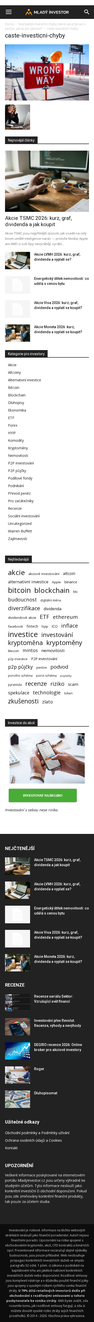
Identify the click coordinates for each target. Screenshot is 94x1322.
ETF (11, 417)
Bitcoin (13, 387)
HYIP (12, 432)
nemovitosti (53, 650)
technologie (47, 692)
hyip (45, 626)
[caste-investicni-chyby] (47, 99)
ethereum (65, 617)
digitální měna (50, 600)
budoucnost (22, 599)
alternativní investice (28, 581)
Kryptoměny (18, 448)
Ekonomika (17, 410)
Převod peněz (19, 493)
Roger (39, 1069)
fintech (32, 626)
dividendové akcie (22, 617)
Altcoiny (14, 372)
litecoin (13, 651)
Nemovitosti (18, 455)
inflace (69, 625)
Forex (12, 425)
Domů (9, 24)
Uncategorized (20, 523)
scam (73, 684)
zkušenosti (23, 701)
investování (57, 634)
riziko (57, 683)
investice (23, 634)
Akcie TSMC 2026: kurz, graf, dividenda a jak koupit (38, 221)
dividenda (52, 609)
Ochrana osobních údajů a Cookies (33, 1140)
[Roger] (17, 1075)
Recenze (15, 508)
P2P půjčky (17, 470)
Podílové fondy (20, 478)
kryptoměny (64, 642)
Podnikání (16, 485)
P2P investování (21, 463)
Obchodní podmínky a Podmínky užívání (37, 1132)
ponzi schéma (46, 675)
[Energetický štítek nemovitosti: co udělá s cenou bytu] (17, 285)
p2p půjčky (20, 666)
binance (70, 581)
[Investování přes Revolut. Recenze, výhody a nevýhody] (17, 1026)
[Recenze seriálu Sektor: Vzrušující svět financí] (17, 1002)
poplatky (65, 675)
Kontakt (11, 1147)
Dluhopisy (16, 402)
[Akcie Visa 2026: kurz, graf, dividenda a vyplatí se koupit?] (17, 309)
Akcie (12, 364)
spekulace (18, 692)
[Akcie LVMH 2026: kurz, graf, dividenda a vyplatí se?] (17, 260)
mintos (30, 650)
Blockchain (17, 395)
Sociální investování (24, 516)
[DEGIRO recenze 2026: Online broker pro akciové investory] (17, 1051)
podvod (59, 666)
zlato (47, 701)
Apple (56, 582)
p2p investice (18, 659)
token (68, 693)
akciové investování (43, 573)
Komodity (16, 440)
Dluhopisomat (45, 1093)
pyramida (15, 685)
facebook (15, 626)
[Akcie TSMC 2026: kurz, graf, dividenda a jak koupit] (47, 181)
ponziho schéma (20, 675)
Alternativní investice (24, 380)
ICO (55, 626)
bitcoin (19, 590)
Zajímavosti (17, 538)
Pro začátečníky (21, 500)
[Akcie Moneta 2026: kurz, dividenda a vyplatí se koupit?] (17, 333)
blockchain (52, 590)
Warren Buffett (20, 531)
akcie (16, 572)
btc (75, 591)
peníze (41, 667)
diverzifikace (24, 608)
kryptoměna (25, 642)
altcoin (69, 573)
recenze (36, 683)
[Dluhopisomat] (17, 1099)
